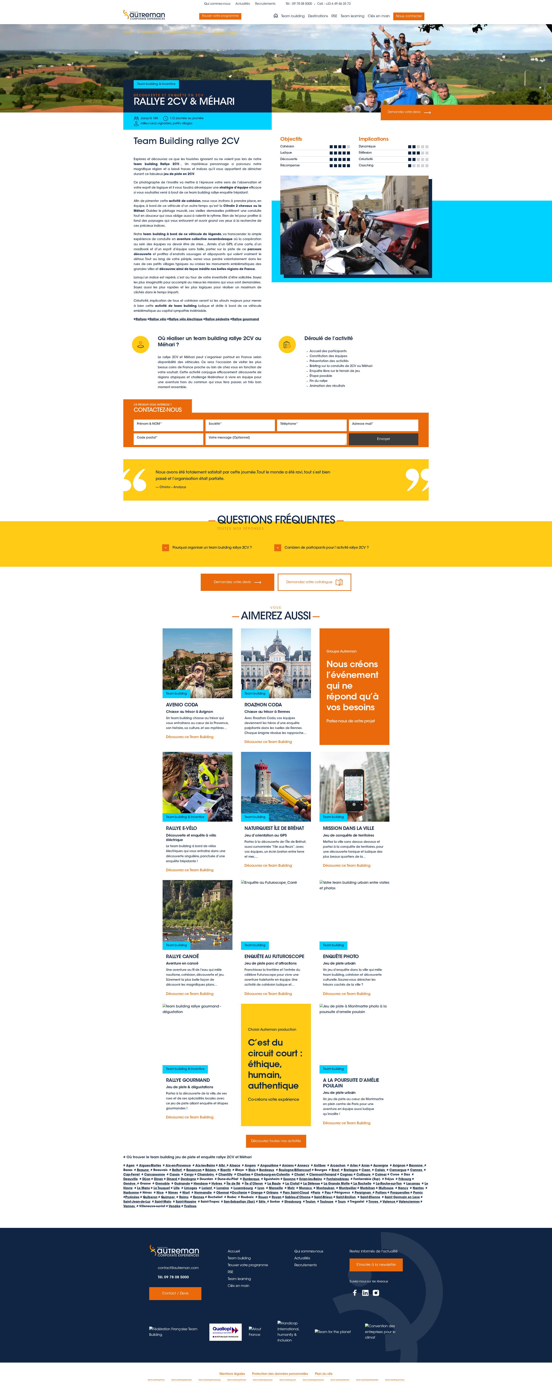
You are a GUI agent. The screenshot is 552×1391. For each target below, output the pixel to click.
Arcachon (337, 1165)
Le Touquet (162, 1188)
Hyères (217, 1183)
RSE (334, 16)
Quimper (168, 1197)
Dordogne (188, 1179)
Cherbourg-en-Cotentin (272, 1174)
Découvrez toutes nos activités (276, 1141)
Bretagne (351, 1170)
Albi (223, 1165)
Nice (160, 1192)
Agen (130, 1165)
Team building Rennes (236, 1380)
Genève (130, 1183)
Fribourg (404, 1179)
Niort (186, 1192)
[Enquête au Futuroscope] (276, 938)
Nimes (173, 1192)
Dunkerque (251, 1179)
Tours (342, 1202)
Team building (293, 16)
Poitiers (381, 1192)
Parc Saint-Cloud (296, 1192)
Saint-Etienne (370, 1197)
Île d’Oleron (254, 1183)
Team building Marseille (181, 1380)
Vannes (129, 1206)
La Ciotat (292, 1183)
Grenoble (162, 1183)
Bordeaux (266, 1170)
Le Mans (143, 1188)
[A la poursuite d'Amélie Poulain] (354, 1065)
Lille (177, 1188)
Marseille (276, 1188)
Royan (276, 1197)
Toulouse (326, 1202)
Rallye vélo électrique (185, 319)
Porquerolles (399, 1192)
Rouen (263, 1197)
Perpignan (364, 1192)
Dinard (172, 1179)
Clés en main (379, 16)
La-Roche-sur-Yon (389, 1183)
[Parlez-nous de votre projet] (354, 686)
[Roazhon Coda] (276, 686)
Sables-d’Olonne (297, 1197)
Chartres (243, 1174)
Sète (263, 1202)
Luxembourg (243, 1188)
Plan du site (323, 1374)
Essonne (289, 1179)
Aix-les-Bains (205, 1165)
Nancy (403, 1188)
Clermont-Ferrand (322, 1174)
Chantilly (225, 1174)
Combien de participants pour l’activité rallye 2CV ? (327, 548)
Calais (380, 1170)
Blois (252, 1170)
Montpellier (347, 1188)
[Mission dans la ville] (354, 812)
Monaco (306, 1188)
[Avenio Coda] (197, 686)
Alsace (234, 1165)
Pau (328, 1192)
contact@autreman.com (178, 1268)
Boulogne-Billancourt (295, 1170)
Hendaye (201, 1183)
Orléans (272, 1192)
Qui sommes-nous (217, 4)
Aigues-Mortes (150, 1165)
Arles (354, 1165)
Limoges (190, 1188)
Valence (389, 1202)
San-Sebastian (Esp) (239, 1202)
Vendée (174, 1206)
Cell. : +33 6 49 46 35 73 (334, 4)
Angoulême (269, 1165)
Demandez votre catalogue (309, 582)
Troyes (374, 1202)
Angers (250, 1165)
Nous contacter (409, 16)
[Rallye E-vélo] (197, 812)
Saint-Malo (162, 1202)
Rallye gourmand (245, 319)
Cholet (300, 1174)
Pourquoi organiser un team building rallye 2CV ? (212, 548)
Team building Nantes (340, 1380)
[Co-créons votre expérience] (276, 1065)
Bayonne (416, 1165)
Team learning (352, 16)
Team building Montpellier (367, 1380)
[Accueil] (276, 15)
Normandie (203, 1192)
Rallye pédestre (217, 319)
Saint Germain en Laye (402, 1197)
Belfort (177, 1170)
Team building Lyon (287, 1380)
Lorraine (222, 1188)
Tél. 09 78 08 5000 (173, 1277)
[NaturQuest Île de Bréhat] (276, 812)
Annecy (303, 1165)
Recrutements (265, 4)
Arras (365, 1165)
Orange (257, 1192)
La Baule (274, 1183)
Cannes (416, 1170)
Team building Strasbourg (209, 1380)
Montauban (325, 1188)
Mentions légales (232, 1374)
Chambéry (206, 1174)
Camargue (397, 1170)
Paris (316, 1192)
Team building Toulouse (263, 1380)
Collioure (363, 1174)
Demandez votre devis (404, 112)
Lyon (260, 1188)
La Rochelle (362, 1183)
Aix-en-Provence (178, 1165)
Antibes (320, 1165)
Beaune (143, 1170)
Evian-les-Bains (310, 1179)
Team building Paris (156, 1380)
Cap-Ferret (131, 1174)
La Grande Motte (337, 1183)
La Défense (311, 1183)
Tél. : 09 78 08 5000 (299, 4)
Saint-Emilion (346, 1197)
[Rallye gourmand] (197, 1065)
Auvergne (380, 1165)
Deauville (130, 1179)
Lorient (207, 1188)
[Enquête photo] (354, 938)
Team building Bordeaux (313, 1380)
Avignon (399, 1165)
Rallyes (141, 319)
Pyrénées (132, 1197)
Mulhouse (386, 1188)
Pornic (418, 1192)
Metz (291, 1188)
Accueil (234, 1251)
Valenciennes (409, 1202)
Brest (336, 1170)
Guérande (182, 1183)
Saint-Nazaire (186, 1202)
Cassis (174, 1174)
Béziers (211, 1170)
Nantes (418, 1188)
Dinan (158, 1179)
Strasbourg (292, 1202)
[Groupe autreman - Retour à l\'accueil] (144, 16)
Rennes (198, 1197)
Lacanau (413, 1183)
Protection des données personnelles (280, 1374)
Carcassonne (154, 1174)
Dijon (146, 1179)
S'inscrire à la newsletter (376, 1265)
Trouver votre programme (220, 16)
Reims (183, 1197)
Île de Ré (233, 1183)
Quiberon (150, 1197)
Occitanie (239, 1192)
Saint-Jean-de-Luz (136, 1202)
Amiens (288, 1165)
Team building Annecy (394, 1380)
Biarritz (225, 1170)
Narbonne (131, 1192)
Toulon (311, 1202)
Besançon (194, 1170)
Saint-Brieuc (323, 1197)
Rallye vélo (157, 319)
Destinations (318, 16)
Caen (366, 1170)
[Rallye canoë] (197, 938)
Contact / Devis (175, 1293)
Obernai (222, 1192)
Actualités (242, 4)
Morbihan (367, 1188)
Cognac (346, 1174)
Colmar (381, 1174)
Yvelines (190, 1206)
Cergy (189, 1174)
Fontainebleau (337, 1179)
